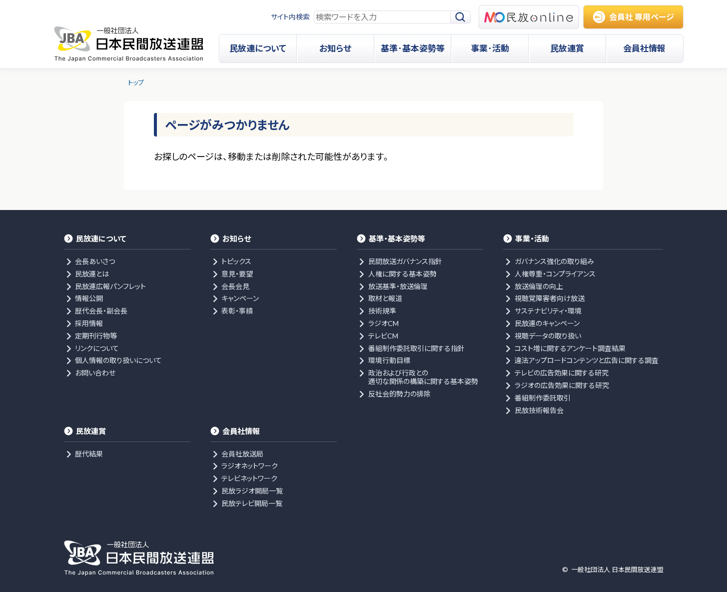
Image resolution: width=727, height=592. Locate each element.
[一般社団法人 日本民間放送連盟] (128, 44)
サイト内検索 (290, 16)
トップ (136, 82)
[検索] (461, 17)
